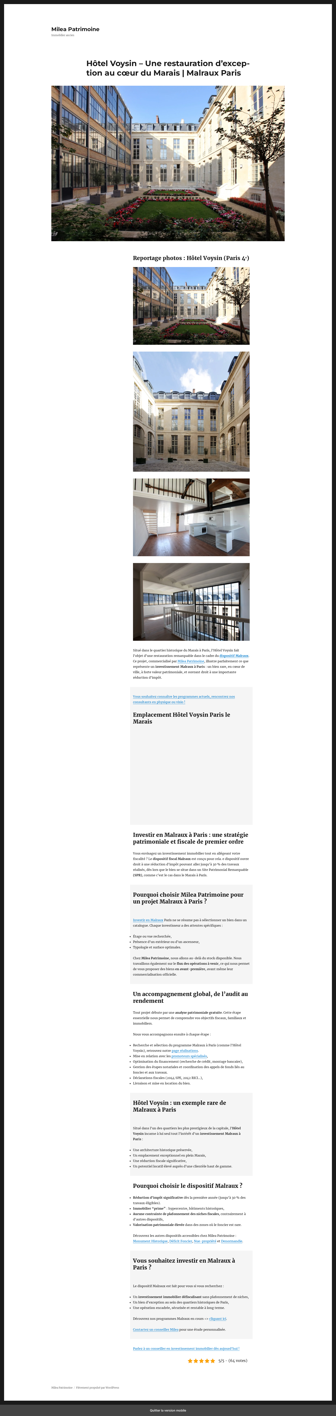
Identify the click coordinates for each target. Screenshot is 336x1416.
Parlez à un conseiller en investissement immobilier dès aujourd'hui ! (186, 1349)
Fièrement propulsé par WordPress (97, 1387)
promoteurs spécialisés (189, 1056)
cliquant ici (217, 1319)
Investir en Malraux (148, 920)
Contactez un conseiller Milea (155, 1329)
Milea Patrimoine (75, 29)
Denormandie (231, 1241)
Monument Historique (150, 1241)
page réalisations (185, 1051)
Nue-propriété (205, 1241)
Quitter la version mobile (168, 1410)
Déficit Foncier (180, 1241)
